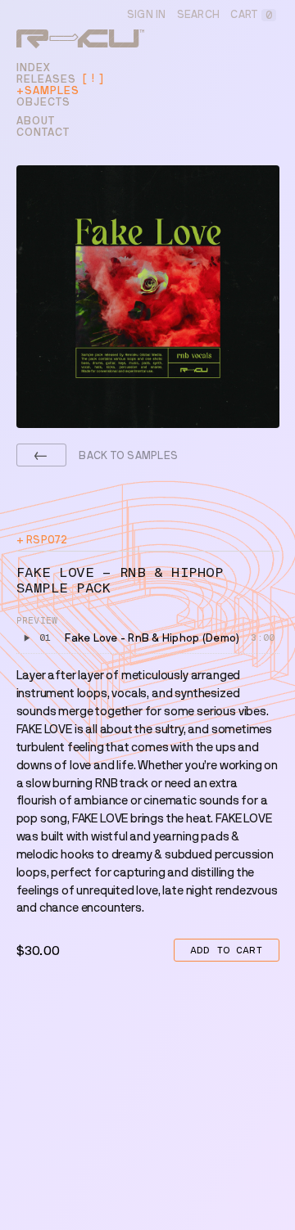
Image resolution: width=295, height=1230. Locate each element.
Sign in (146, 14)
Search (198, 14)
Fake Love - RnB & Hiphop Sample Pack (120, 580)
